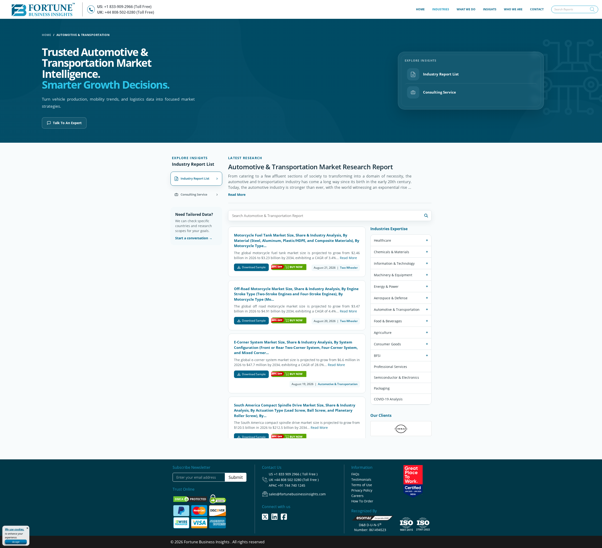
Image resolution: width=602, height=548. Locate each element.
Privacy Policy (361, 490)
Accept (16, 542)
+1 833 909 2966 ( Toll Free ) (295, 474)
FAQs (355, 474)
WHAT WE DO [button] (466, 9)
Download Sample (254, 267)
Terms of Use (361, 485)
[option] (401, 429)
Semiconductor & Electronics (396, 377)
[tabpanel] (330, 297)
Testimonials (361, 479)
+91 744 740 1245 (291, 485)
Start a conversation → (193, 238)
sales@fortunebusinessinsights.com (297, 494)
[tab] (196, 179)
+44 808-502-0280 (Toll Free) (129, 12)
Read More (237, 194)
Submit (236, 477)
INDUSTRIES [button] (440, 9)
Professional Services (390, 367)
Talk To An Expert (67, 123)
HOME (422, 9)
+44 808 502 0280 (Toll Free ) (296, 479)
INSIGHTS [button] (489, 9)
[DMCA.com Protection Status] (191, 498)
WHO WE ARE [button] (513, 9)
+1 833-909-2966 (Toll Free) (127, 6)
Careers (357, 495)
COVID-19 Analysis (388, 399)
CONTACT (537, 9)
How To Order (362, 501)
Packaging (382, 388)
